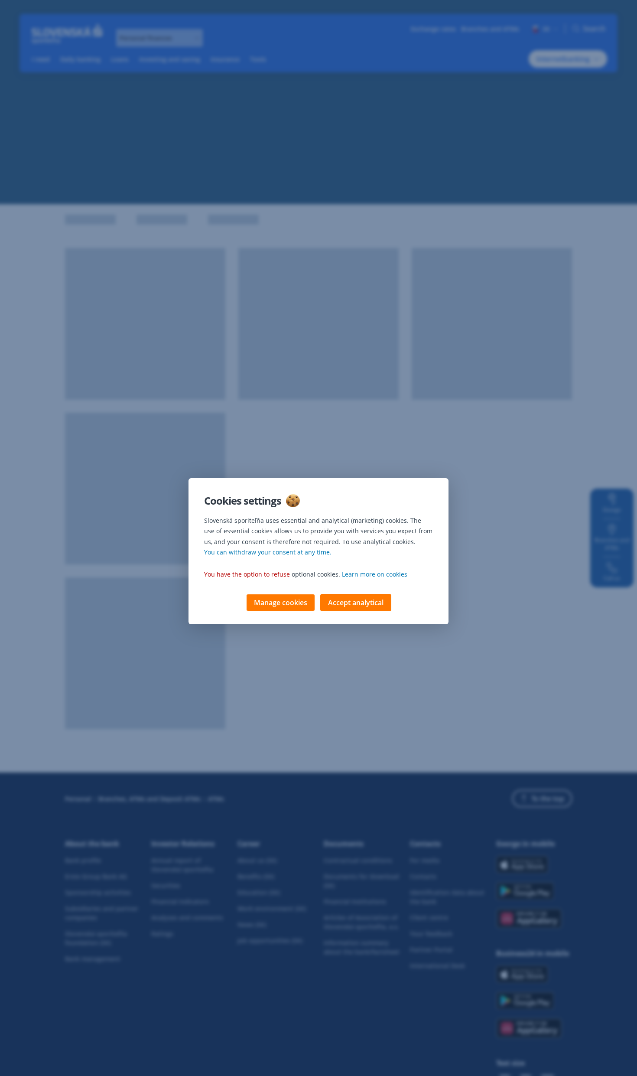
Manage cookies (280, 602)
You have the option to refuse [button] (247, 574)
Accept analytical (356, 602)
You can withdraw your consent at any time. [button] (268, 552)
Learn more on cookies (374, 574)
